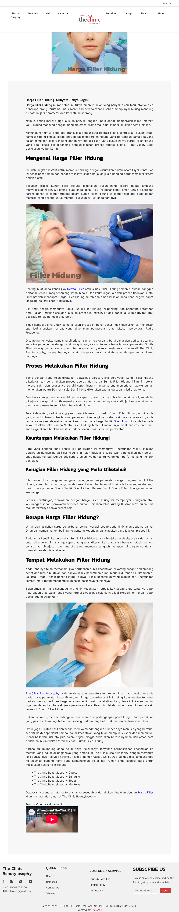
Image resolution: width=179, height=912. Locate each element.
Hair (48, 13)
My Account (96, 890)
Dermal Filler (75, 289)
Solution (111, 13)
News (144, 13)
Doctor (50, 876)
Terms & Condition (100, 878)
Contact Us (52, 887)
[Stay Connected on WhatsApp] (20, 881)
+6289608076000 (15, 887)
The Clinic (96, 909)
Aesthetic (33, 13)
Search (166, 3)
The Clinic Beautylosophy (42, 693)
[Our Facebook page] (5, 881)
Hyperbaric (64, 13)
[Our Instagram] (12, 881)
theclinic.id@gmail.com (18, 891)
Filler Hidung (122, 421)
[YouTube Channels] (30, 881)
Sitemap (51, 893)
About (161, 13)
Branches (51, 881)
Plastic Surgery (15, 15)
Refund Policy (97, 884)
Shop (128, 13)
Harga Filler (145, 792)
